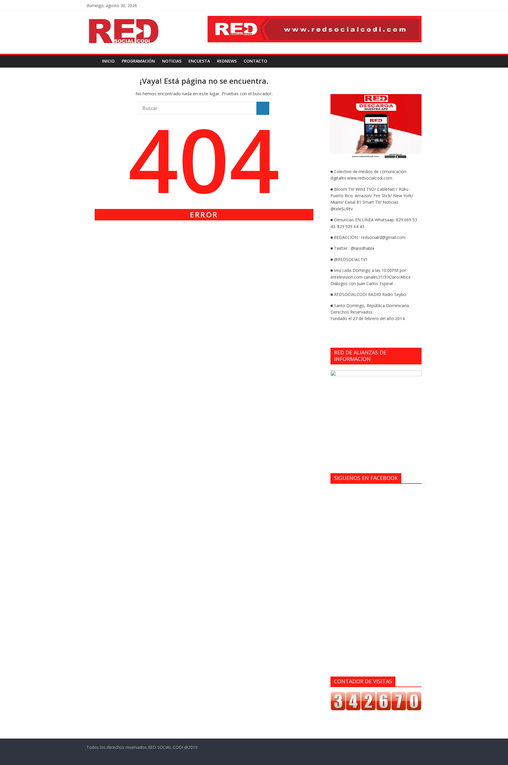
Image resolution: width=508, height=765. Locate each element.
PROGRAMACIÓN (138, 61)
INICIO (108, 61)
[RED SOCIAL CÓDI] (92, 61)
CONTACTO (255, 61)
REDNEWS (227, 61)
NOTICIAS (171, 61)
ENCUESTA (199, 61)
